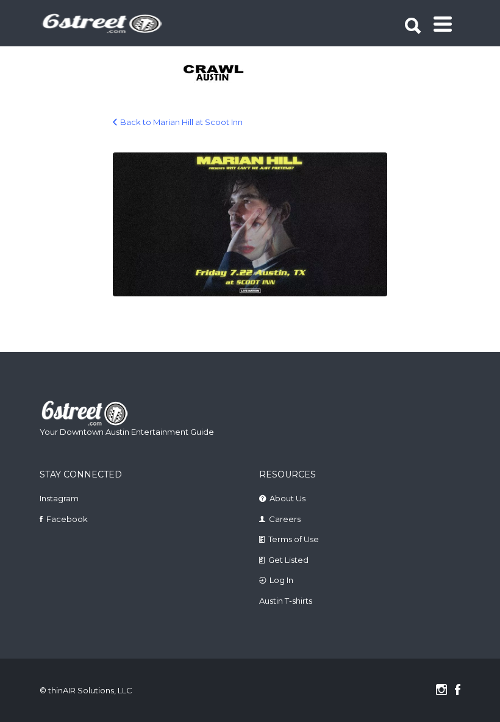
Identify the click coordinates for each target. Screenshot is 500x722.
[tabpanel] (206, 74)
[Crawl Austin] (206, 74)
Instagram (59, 498)
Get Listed (288, 560)
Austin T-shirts (285, 601)
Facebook (67, 519)
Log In (281, 580)
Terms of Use (293, 539)
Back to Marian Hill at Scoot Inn (181, 122)
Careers (285, 519)
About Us (287, 498)
